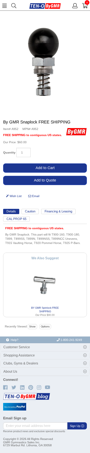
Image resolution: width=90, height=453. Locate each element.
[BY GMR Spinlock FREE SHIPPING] (45, 284)
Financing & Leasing (58, 211)
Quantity (9, 152)
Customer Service (16, 347)
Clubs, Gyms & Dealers (20, 363)
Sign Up (75, 426)
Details (11, 211)
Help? (13, 340)
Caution (30, 211)
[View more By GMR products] (76, 131)
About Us (10, 371)
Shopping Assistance (19, 355)
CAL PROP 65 (16, 219)
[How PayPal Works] (14, 407)
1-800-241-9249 (71, 340)
